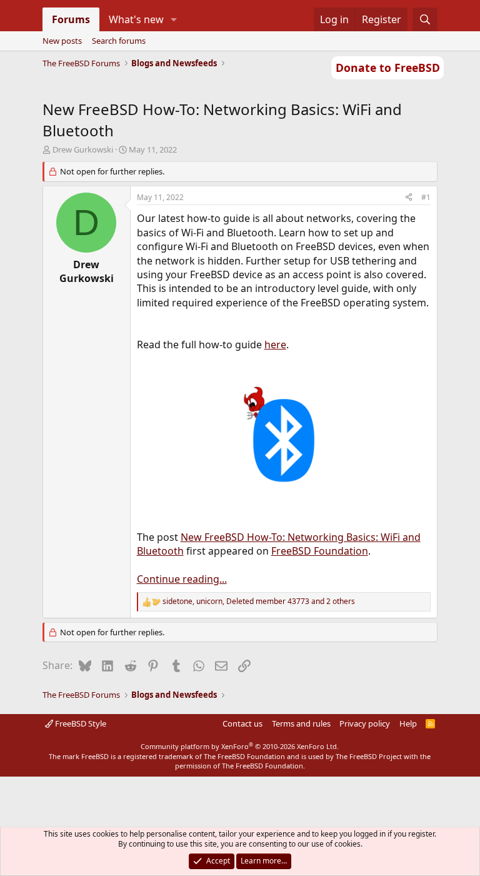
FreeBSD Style (79, 723)
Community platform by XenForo (240, 746)
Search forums (119, 40)
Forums (71, 19)
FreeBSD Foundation (319, 551)
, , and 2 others (258, 602)
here (275, 344)
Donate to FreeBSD (388, 67)
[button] (173, 19)
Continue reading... (182, 579)
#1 (426, 197)
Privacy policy (364, 723)
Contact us (242, 723)
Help (408, 723)
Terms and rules (301, 723)
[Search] (425, 19)
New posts (62, 40)
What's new (136, 19)
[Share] (409, 198)
